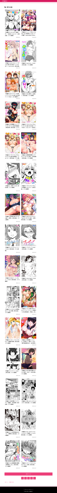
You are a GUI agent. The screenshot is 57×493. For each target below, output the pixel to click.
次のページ (28, 474)
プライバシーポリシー (28, 489)
